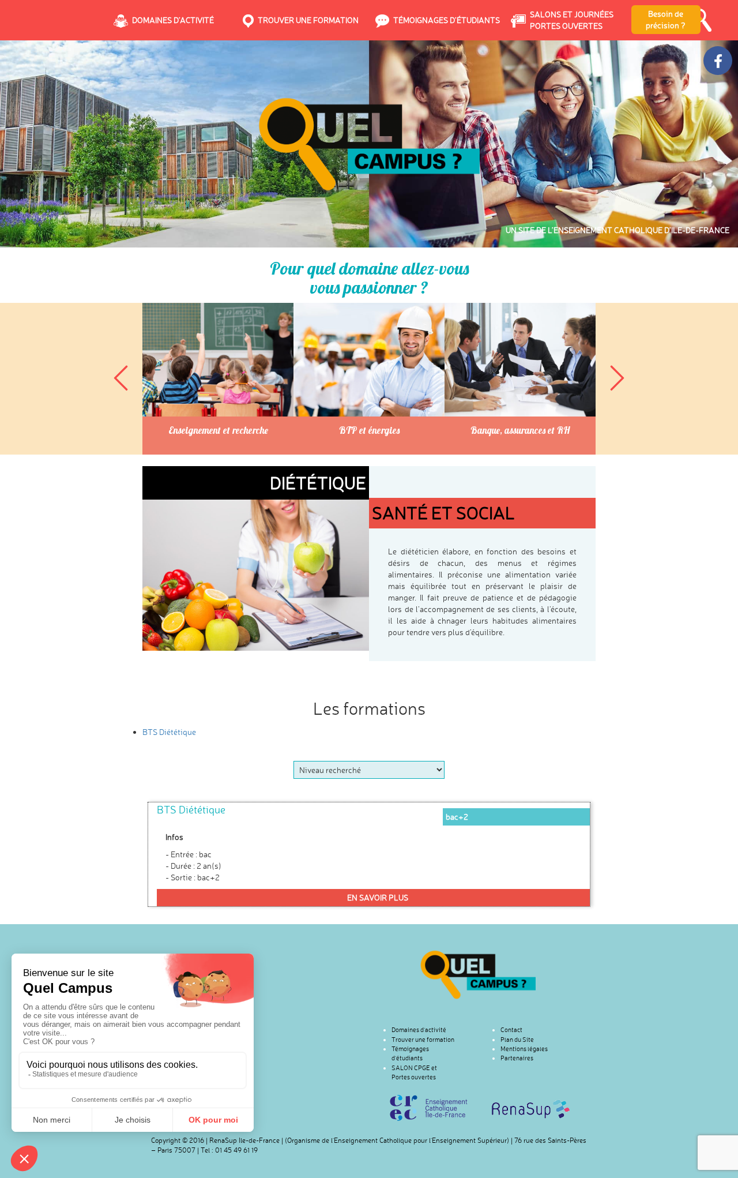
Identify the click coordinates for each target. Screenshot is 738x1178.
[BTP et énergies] (369, 360)
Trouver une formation (422, 1040)
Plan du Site (517, 1040)
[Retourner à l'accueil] (478, 975)
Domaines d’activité (418, 1030)
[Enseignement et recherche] (217, 360)
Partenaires (516, 1058)
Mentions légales (524, 1049)
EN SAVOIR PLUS (377, 897)
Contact (511, 1030)
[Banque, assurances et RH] (520, 360)
